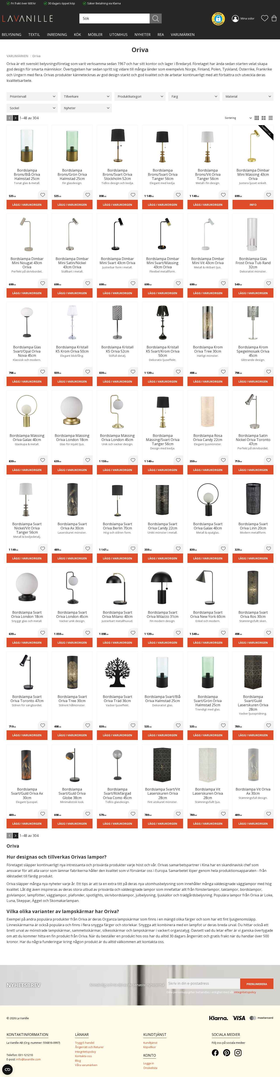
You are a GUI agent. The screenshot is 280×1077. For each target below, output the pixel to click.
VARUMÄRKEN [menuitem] (183, 34)
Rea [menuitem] (161, 34)
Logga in (148, 1063)
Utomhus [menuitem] (118, 34)
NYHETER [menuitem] (142, 34)
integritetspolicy (245, 992)
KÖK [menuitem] (77, 34)
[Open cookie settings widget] (7, 1069)
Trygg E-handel (84, 1043)
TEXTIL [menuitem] (34, 34)
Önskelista (150, 1068)
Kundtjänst (150, 1043)
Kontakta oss (83, 1056)
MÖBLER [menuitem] (95, 34)
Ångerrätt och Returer (89, 1047)
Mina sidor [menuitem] (247, 18)
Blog (78, 1061)
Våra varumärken (86, 1065)
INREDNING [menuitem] (57, 34)
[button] (264, 18)
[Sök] (156, 18)
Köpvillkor (149, 1047)
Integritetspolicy (85, 1052)
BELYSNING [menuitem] (11, 34)
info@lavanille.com (28, 1059)
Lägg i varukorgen (27, 205)
